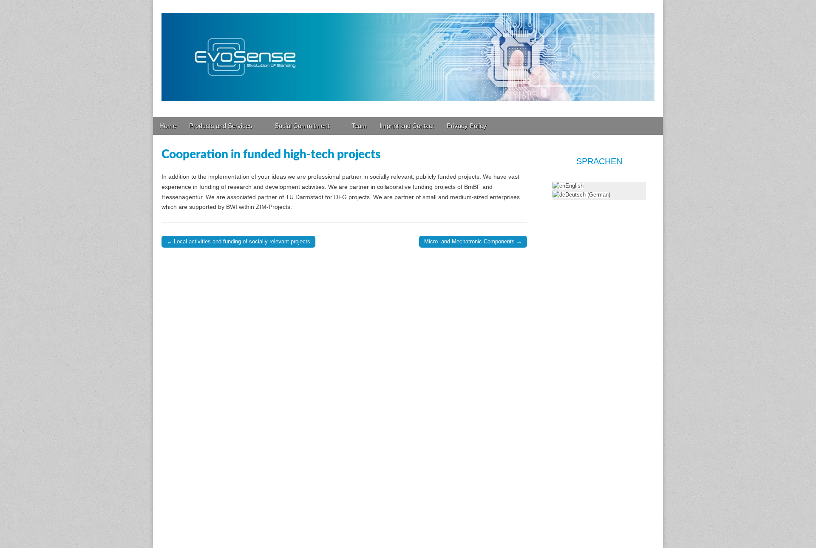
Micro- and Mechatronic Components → (473, 241)
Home (167, 125)
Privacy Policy (467, 125)
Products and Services (220, 125)
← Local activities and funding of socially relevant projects (238, 241)
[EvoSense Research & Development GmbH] (408, 52)
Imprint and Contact (407, 125)
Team (359, 125)
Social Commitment (302, 125)
